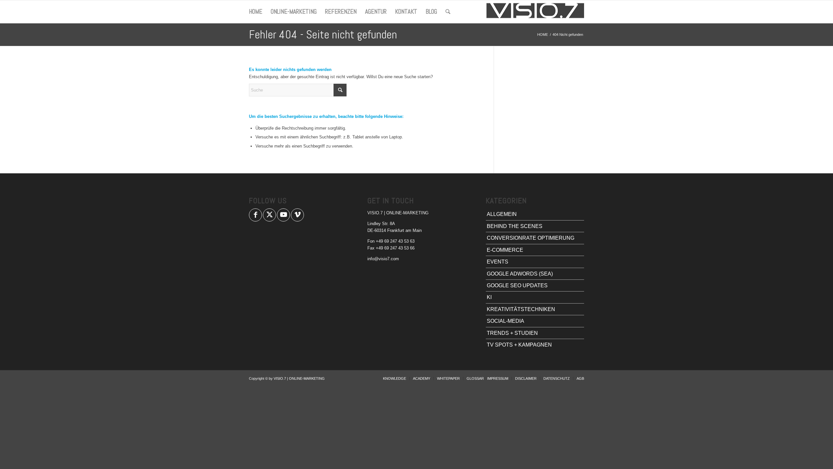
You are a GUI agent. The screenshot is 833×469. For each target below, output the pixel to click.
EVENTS (497, 261)
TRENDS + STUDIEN (512, 333)
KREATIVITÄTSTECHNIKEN (521, 309)
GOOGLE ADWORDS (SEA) (520, 274)
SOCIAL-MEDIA (505, 321)
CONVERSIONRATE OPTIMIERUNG (530, 238)
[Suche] (448, 11)
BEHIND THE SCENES (514, 226)
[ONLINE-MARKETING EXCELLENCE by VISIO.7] (535, 11)
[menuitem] (255, 11)
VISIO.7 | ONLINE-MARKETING (299, 378)
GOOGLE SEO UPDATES (517, 285)
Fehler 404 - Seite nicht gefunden (323, 34)
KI (489, 297)
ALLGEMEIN (502, 214)
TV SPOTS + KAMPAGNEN (519, 345)
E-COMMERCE (505, 250)
